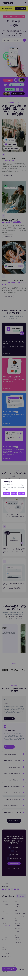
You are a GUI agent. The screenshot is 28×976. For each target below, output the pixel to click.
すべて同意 (21, 493)
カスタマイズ (14, 493)
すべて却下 (6, 493)
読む (7, 489)
